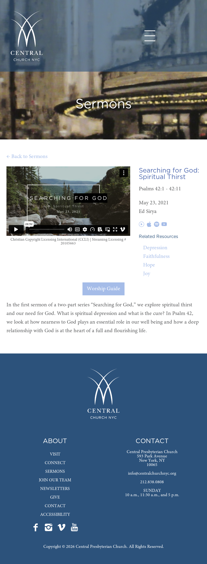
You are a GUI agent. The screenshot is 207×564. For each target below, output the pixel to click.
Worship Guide (103, 289)
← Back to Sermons (26, 156)
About (55, 441)
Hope (149, 265)
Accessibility (55, 515)
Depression (155, 248)
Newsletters (55, 489)
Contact (55, 506)
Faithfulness (156, 256)
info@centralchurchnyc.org (152, 473)
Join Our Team (55, 480)
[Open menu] (149, 35)
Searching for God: (169, 170)
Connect (55, 463)
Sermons (55, 472)
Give (55, 497)
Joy (146, 273)
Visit (55, 454)
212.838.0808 (152, 482)
